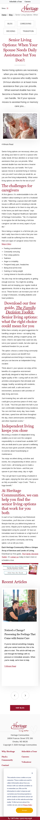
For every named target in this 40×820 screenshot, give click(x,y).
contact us (14, 557)
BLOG (9, 24)
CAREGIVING (25, 24)
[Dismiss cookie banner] (32, 773)
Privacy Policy (27, 805)
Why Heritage (8, 751)
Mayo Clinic (6, 244)
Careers (28, 1)
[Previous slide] (15, 695)
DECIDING (10, 31)
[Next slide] (25, 695)
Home (4, 15)
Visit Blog (20, 708)
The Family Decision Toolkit (20, 309)
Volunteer (26, 762)
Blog (11, 15)
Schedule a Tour (15, 1)
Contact (5, 765)
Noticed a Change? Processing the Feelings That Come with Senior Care (19, 634)
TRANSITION (28, 31)
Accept (24, 810)
